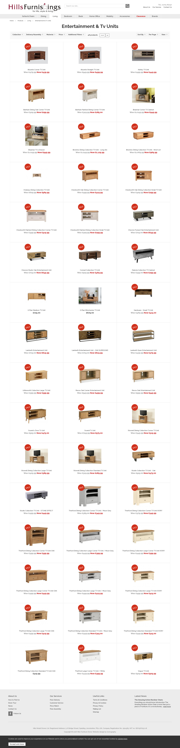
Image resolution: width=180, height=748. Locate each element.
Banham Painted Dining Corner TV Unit (90, 110)
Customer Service (56, 703)
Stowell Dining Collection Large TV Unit (36, 471)
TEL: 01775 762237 (165, 5)
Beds (81, 16)
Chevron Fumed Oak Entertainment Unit (143, 230)
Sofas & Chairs (28, 16)
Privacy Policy (98, 706)
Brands (155, 16)
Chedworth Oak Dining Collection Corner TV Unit (90, 190)
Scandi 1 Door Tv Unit (36, 430)
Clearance (140, 16)
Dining (43, 16)
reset (102, 35)
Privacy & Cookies (99, 703)
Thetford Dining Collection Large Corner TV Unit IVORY (143, 551)
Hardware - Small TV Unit (143, 310)
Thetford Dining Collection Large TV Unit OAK (36, 631)
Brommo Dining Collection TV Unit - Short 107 (143, 150)
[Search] (127, 6)
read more (167, 706)
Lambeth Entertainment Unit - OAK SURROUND (90, 350)
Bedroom (68, 16)
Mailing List (97, 709)
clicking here (122, 739)
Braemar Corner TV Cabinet (143, 110)
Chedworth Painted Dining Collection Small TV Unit (89, 230)
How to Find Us (14, 700)
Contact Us (168, 7)
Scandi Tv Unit (89, 430)
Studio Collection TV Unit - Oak (143, 471)
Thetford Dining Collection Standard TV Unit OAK (36, 671)
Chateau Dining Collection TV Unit (37, 190)
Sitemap (96, 712)
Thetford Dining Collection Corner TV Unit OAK (36, 551)
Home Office (94, 16)
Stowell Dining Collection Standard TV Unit (90, 471)
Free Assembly (55, 709)
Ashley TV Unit (143, 70)
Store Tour (12, 703)
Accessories (125, 16)
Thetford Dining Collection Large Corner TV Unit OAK (36, 591)
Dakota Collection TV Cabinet (143, 270)
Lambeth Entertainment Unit (36, 350)
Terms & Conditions (100, 700)
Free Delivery (55, 700)
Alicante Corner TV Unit (36, 70)
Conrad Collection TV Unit (90, 270)
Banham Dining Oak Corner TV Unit (36, 110)
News (10, 706)
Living (55, 16)
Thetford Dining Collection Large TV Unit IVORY (143, 591)
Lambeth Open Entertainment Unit (143, 350)
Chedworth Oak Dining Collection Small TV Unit (143, 190)
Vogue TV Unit (143, 671)
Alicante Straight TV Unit (90, 70)
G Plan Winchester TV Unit (90, 310)
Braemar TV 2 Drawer (36, 150)
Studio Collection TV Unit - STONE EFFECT (36, 511)
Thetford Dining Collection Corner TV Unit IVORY (143, 511)
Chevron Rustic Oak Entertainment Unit (36, 270)
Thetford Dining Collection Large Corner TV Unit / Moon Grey (90, 551)
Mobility (109, 16)
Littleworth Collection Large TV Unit (36, 390)
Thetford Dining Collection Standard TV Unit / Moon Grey (90, 631)
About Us (146, 7)
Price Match (54, 706)
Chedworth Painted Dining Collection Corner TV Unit (36, 230)
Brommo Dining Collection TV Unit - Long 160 (90, 150)
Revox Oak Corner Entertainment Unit (90, 390)
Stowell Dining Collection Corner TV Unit (143, 430)
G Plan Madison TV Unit (36, 310)
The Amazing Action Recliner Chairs (149, 700)
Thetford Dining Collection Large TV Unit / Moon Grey (90, 591)
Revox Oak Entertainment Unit (143, 390)
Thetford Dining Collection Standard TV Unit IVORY (143, 631)
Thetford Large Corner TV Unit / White (90, 671)
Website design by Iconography (104, 732)
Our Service (156, 7)
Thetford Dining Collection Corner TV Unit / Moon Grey (90, 511)
